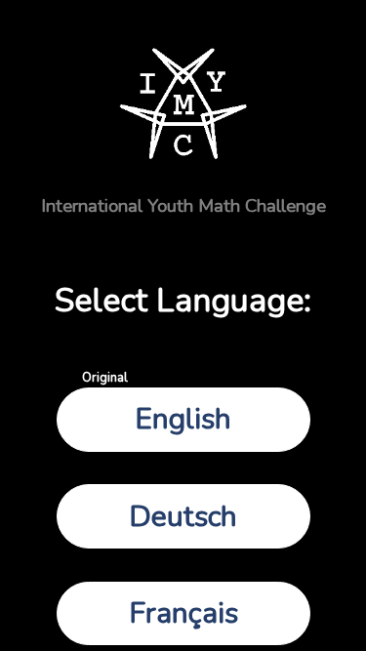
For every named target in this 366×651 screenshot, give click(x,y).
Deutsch (183, 517)
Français (183, 613)
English (157, 413)
